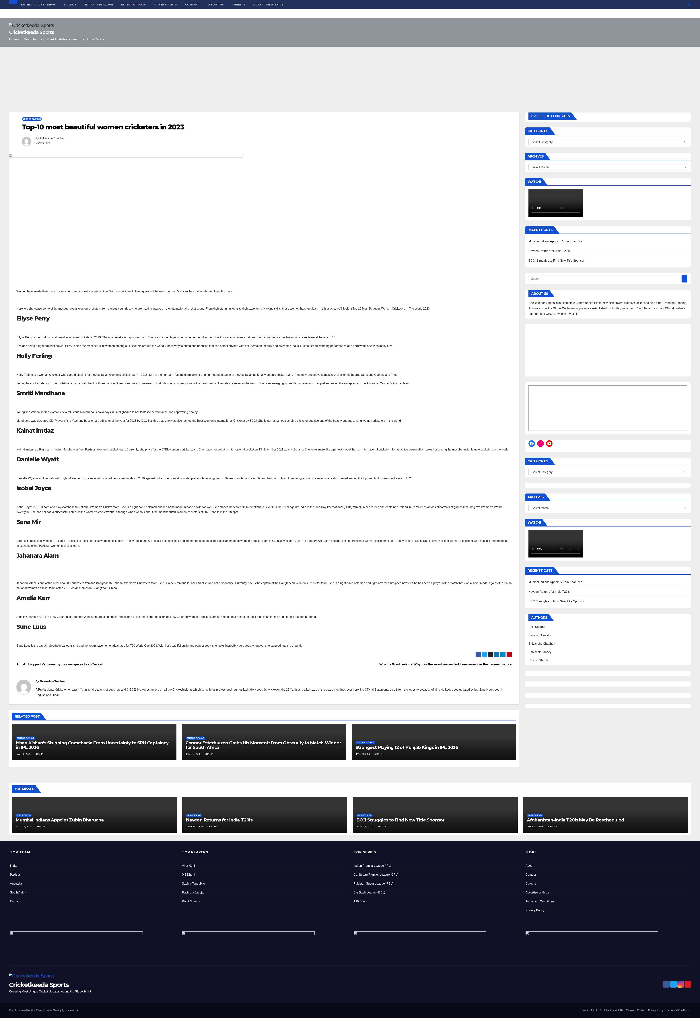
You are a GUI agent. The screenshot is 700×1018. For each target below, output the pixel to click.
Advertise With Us (268, 4)
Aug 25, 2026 (24, 826)
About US (216, 4)
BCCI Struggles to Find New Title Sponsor (556, 260)
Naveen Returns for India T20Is (549, 250)
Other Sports (165, 4)
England (15, 901)
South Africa (18, 892)
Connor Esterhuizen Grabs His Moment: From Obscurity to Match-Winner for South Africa (263, 745)
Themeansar (71, 1010)
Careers (238, 4)
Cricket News (24, 815)
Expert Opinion (133, 4)
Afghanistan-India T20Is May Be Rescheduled (575, 820)
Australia (16, 883)
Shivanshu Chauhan (52, 138)
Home (585, 1010)
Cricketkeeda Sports (31, 32)
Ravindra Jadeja (193, 892)
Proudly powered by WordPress (26, 1010)
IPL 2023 (70, 4)
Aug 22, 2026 (536, 826)
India (13, 865)
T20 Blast (360, 901)
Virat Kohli (189, 865)
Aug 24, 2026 (365, 826)
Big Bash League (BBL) (369, 892)
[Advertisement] (350, 74)
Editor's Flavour (32, 119)
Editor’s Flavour (98, 4)
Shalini (39, 754)
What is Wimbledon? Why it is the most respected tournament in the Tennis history (445, 664)
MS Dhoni (188, 874)
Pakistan (16, 874)
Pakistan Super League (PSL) (373, 883)
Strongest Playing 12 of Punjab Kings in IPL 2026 (406, 747)
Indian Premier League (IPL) (372, 865)
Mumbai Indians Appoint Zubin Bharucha (555, 241)
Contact (192, 4)
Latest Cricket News (38, 4)
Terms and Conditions (540, 901)
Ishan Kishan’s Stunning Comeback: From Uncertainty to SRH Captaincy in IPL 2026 (92, 745)
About (529, 865)
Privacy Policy (535, 910)
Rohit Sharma (191, 901)
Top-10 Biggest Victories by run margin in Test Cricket (59, 664)
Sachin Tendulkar (193, 883)
